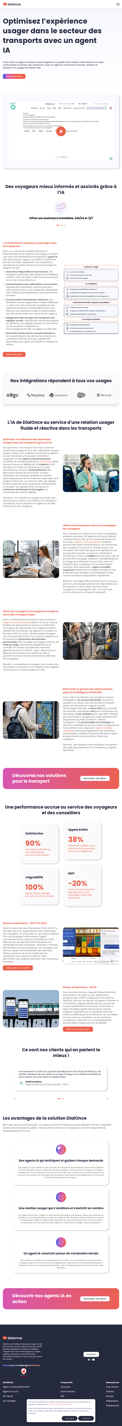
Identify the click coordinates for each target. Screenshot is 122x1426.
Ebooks (110, 1396)
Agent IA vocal (10, 1391)
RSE (62, 1396)
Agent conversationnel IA (16, 1386)
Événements (112, 1405)
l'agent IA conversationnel (16, 622)
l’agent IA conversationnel (87, 541)
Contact (91, 1354)
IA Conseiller (9, 1400)
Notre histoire (68, 1391)
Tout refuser (86, 1418)
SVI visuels (45, 461)
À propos (65, 1386)
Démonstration (14, 76)
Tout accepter (69, 1418)
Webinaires (112, 1400)
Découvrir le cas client (18, 967)
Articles (110, 1391)
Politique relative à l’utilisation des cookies (59, 1404)
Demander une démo (95, 778)
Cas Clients (112, 1386)
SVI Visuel (8, 1396)
